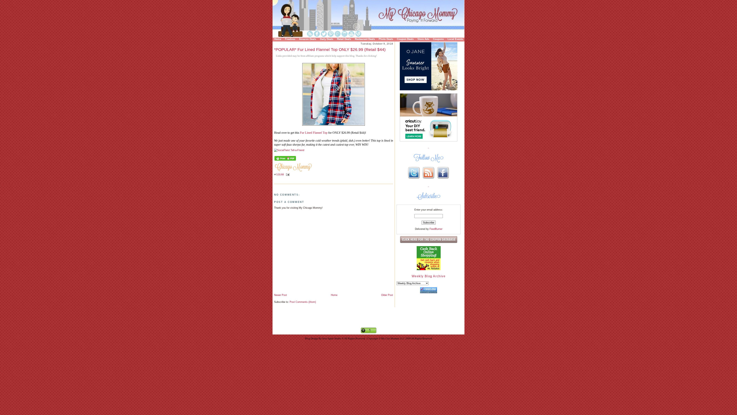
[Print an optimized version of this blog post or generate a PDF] (285, 160)
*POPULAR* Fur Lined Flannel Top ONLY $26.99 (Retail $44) (330, 49)
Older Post (387, 295)
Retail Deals (344, 39)
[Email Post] (287, 174)
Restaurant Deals (365, 39)
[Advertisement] (368, 320)
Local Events (455, 39)
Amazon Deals (307, 39)
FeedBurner (436, 228)
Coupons (438, 39)
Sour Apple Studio (332, 338)
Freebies (290, 39)
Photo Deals (386, 39)
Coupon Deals (405, 39)
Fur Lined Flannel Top (313, 132)
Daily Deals (326, 39)
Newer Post (280, 295)
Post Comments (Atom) (303, 301)
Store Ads (423, 39)
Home (277, 39)
